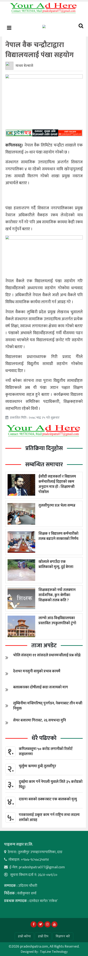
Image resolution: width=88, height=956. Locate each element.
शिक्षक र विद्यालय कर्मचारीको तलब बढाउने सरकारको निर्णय (58, 536)
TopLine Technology (54, 952)
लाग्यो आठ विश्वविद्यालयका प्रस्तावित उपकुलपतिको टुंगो (57, 620)
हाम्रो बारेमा (24, 936)
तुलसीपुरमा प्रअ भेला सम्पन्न (56, 505)
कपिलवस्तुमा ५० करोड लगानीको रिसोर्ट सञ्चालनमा (46, 751)
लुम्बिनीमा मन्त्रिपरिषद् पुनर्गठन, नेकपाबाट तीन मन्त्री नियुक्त (47, 706)
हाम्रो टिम (43, 936)
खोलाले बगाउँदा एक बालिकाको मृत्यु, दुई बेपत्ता (55, 564)
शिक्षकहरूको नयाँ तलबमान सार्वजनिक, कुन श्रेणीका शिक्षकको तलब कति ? (57, 595)
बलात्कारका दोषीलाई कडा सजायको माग (40, 687)
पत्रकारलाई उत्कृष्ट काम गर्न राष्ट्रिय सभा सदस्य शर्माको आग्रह (49, 817)
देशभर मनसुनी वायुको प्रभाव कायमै (36, 671)
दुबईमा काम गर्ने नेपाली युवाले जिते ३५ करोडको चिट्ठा (50, 784)
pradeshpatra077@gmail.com (42, 867)
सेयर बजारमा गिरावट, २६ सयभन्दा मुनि (39, 720)
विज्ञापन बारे (63, 936)
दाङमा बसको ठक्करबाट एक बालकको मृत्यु (48, 799)
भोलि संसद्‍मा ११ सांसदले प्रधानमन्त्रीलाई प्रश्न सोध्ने (46, 655)
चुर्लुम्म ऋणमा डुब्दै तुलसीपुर (37, 766)
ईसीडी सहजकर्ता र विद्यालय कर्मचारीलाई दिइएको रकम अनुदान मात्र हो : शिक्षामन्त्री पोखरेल (57, 484)
